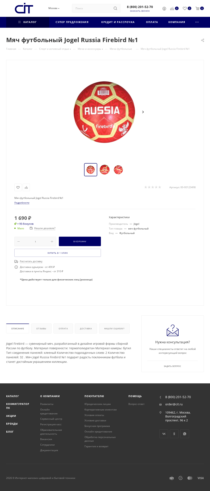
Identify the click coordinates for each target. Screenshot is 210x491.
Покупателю (94, 396)
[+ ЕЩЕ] (197, 22)
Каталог (12, 396)
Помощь (135, 396)
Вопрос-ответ (136, 404)
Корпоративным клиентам (100, 409)
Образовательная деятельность (51, 432)
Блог (10, 431)
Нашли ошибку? (114, 328)
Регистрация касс (51, 424)
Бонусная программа (97, 426)
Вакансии (46, 439)
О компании (50, 396)
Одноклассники (174, 433)
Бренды (12, 423)
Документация (49, 450)
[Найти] (115, 8)
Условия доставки (95, 420)
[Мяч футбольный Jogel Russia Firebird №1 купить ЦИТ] (105, 112)
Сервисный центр (51, 419)
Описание (17, 328)
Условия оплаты (94, 415)
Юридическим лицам (97, 404)
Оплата (63, 328)
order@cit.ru (174, 404)
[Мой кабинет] (164, 9)
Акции (11, 416)
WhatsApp (184, 433)
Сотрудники (47, 444)
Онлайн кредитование (49, 411)
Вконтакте (163, 433)
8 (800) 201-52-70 (140, 7)
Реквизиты (46, 404)
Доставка (86, 328)
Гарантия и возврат (96, 446)
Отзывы (41, 328)
